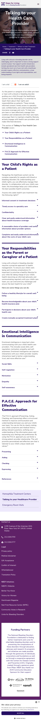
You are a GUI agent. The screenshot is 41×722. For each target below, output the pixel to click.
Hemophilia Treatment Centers (16, 494)
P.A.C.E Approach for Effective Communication (17, 152)
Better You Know (8, 591)
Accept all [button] (20, 713)
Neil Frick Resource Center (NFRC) (14, 605)
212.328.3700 (9, 537)
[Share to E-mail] (13, 52)
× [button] (39, 702)
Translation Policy (8, 575)
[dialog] (20, 711)
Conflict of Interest (8, 565)
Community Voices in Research (13, 610)
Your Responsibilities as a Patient (18, 138)
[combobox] (36, 702)
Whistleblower (7, 570)
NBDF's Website (7, 586)
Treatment (12, 47)
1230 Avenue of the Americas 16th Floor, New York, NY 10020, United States (18, 528)
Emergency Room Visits (13, 505)
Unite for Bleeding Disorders (12, 614)
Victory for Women (8, 595)
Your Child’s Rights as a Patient (17, 132)
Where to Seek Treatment (26, 47)
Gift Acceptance (7, 560)
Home (4, 47)
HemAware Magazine (9, 600)
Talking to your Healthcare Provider (19, 499)
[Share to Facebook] (10, 52)
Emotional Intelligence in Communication (15, 145)
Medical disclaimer (8, 556)
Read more (31, 709)
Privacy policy (6, 551)
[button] (20, 718)
